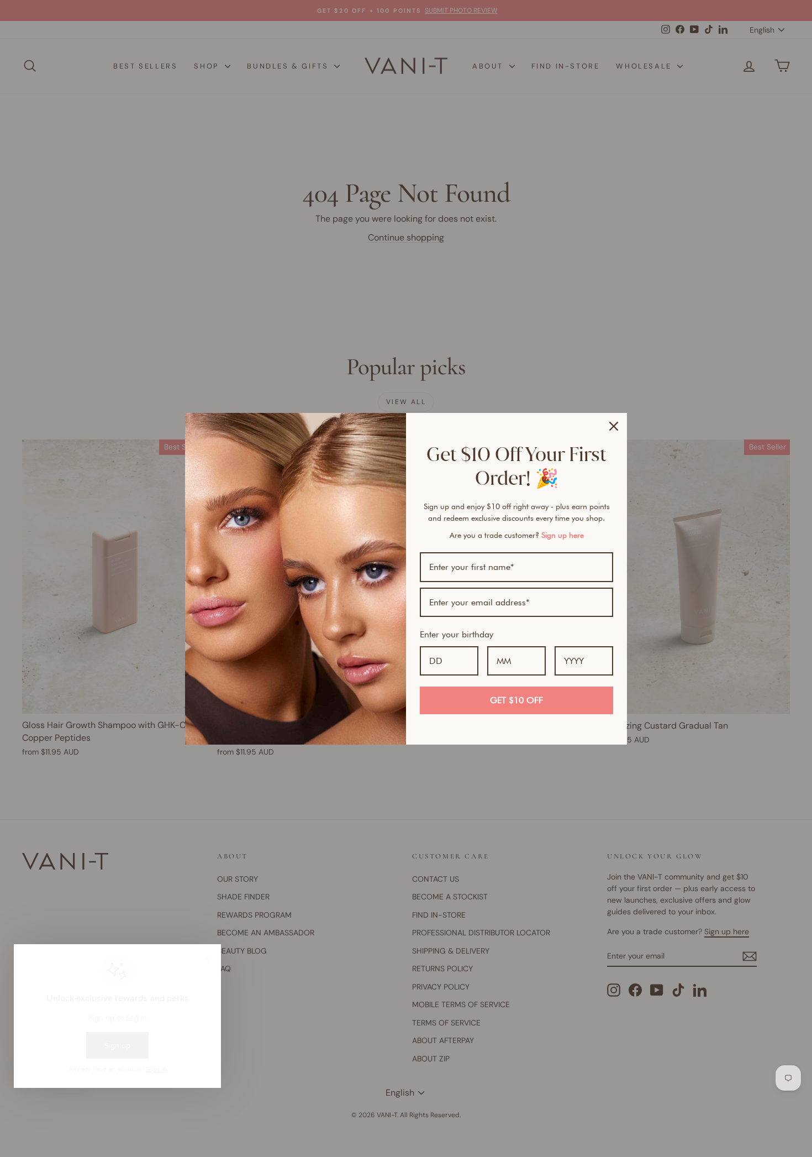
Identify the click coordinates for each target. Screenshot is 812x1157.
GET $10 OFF (516, 700)
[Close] (613, 426)
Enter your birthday (456, 634)
